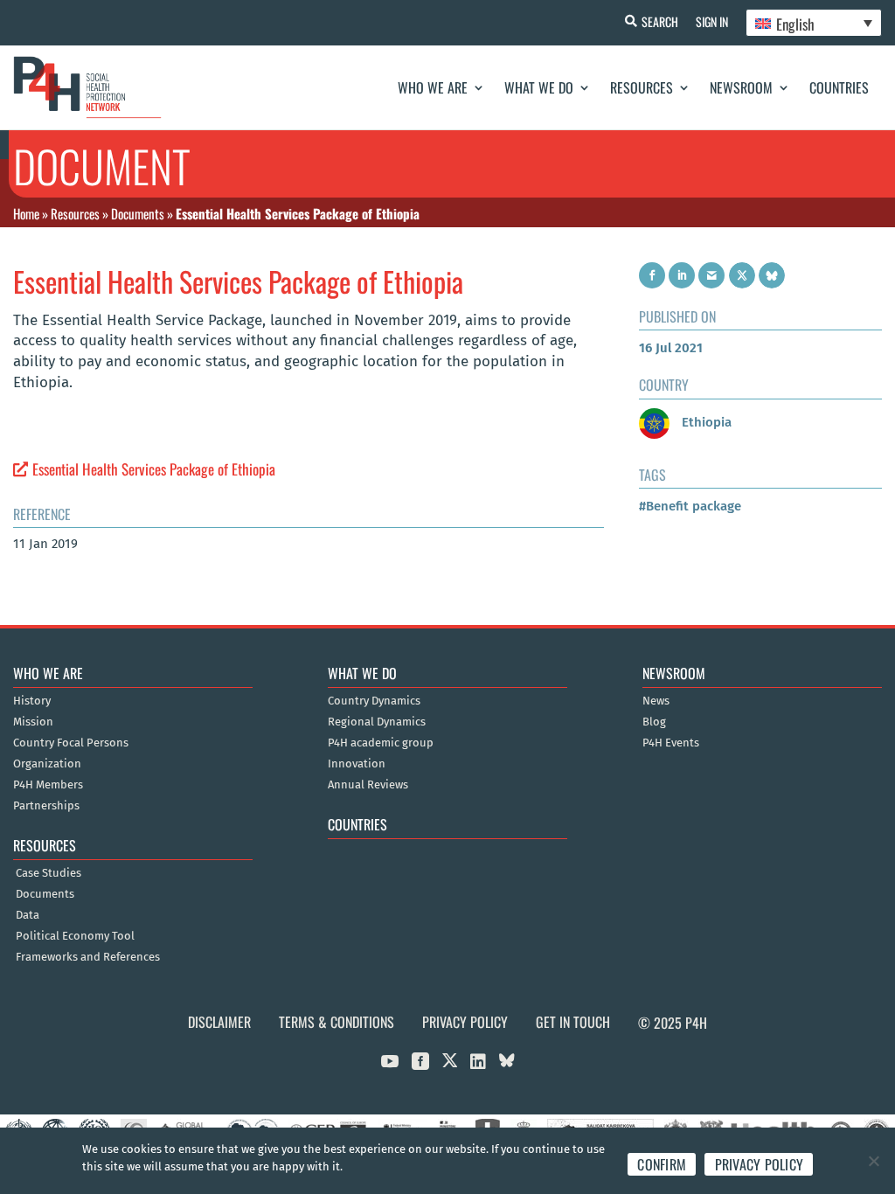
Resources (641, 87)
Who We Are (433, 87)
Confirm (661, 1164)
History (32, 701)
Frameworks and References (88, 957)
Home (26, 213)
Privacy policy (759, 1164)
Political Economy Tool (75, 936)
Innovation (356, 764)
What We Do (538, 87)
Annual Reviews (368, 785)
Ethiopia (705, 422)
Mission (33, 722)
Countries (839, 87)
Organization (47, 764)
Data (27, 915)
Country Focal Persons (70, 743)
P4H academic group (381, 743)
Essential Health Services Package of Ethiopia (153, 469)
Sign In (712, 21)
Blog (654, 722)
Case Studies (48, 873)
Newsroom (741, 87)
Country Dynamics (374, 701)
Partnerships (46, 806)
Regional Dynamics (377, 722)
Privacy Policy (465, 1021)
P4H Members (48, 785)
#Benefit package (690, 506)
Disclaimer (219, 1021)
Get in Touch (573, 1021)
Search (660, 21)
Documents (137, 213)
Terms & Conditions (336, 1021)
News (656, 701)
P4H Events (670, 743)
